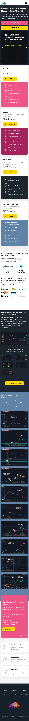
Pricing (14, 694)
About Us (14, 697)
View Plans (14, 28)
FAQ (5, 694)
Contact (5, 697)
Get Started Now (14, 22)
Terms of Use (24, 697)
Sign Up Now (10, 79)
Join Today (8, 629)
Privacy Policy (24, 694)
